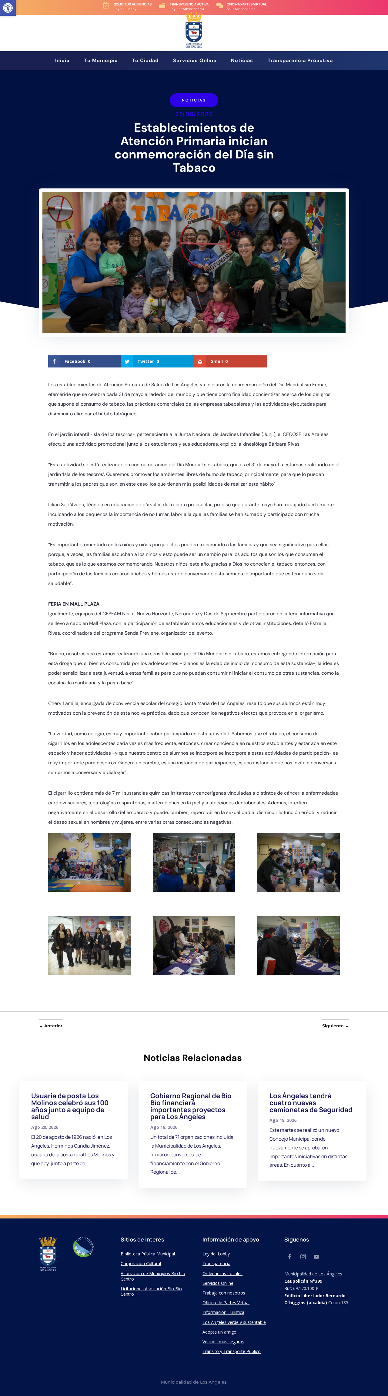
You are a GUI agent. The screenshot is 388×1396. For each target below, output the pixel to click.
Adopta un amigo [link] (219, 1332)
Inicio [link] (62, 61)
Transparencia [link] (216, 1263)
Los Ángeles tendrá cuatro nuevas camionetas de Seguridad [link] (311, 1102)
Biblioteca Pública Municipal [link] (148, 1254)
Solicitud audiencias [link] (133, 4)
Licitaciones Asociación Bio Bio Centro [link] (151, 1291)
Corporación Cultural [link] (141, 1263)
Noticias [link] (242, 61)
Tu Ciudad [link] (145, 61)
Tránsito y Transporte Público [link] (231, 1351)
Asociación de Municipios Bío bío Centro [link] (153, 1276)
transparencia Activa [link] (189, 4)
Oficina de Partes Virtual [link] (225, 1302)
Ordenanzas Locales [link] (222, 1273)
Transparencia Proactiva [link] (300, 61)
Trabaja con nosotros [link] (223, 1293)
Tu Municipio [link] (101, 61)
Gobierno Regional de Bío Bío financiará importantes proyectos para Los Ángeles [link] (191, 1106)
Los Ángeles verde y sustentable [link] (234, 1322)
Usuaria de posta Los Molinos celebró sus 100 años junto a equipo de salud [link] (70, 1106)
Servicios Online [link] (195, 61)
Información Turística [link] (223, 1312)
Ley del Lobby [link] (216, 1254)
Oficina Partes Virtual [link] (247, 4)
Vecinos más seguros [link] (223, 1341)
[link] (8, 8)
